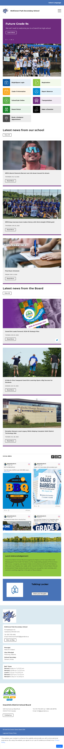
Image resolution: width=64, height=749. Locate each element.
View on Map (10, 652)
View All (7, 147)
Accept (59, 746)
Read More (10, 193)
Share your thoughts (39, 606)
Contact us (8, 727)
